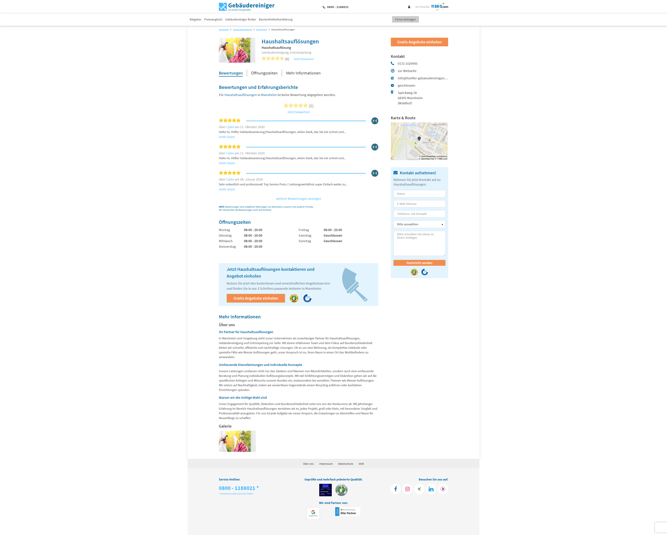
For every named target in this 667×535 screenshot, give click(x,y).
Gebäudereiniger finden (240, 19)
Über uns (308, 463)
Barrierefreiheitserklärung (276, 19)
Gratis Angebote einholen (256, 298)
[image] (237, 441)
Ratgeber (195, 19)
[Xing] (419, 489)
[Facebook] (395, 489)
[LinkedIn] (431, 489)
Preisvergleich (213, 19)
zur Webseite (407, 71)
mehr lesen (227, 137)
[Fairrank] (443, 489)
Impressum (326, 463)
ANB (361, 463)
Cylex (230, 127)
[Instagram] (407, 489)
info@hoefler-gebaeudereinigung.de (423, 78)
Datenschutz (345, 463)
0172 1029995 (408, 63)
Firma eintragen (405, 19)
